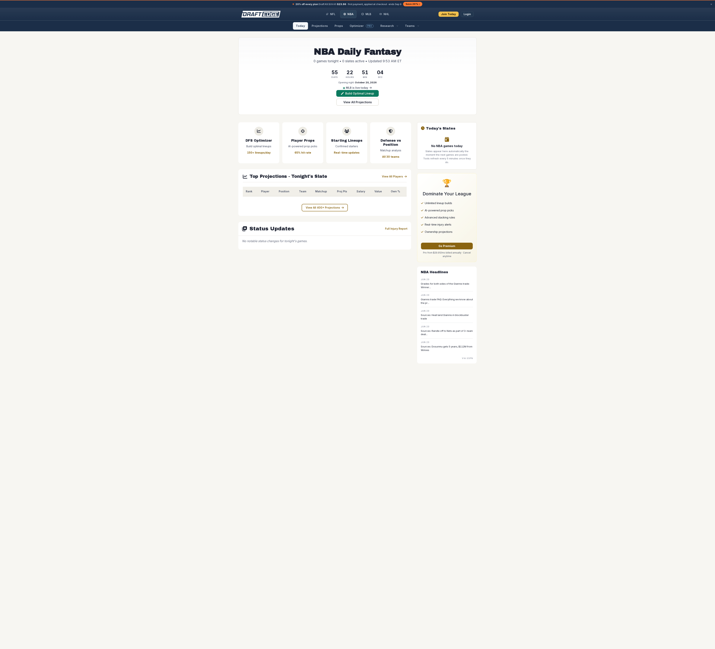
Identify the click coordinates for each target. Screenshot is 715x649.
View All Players (392, 176)
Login (467, 14)
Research (387, 26)
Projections (320, 26)
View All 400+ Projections (323, 207)
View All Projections (357, 102)
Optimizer (361, 26)
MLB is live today (357, 87)
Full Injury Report (396, 228)
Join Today (448, 14)
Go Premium (446, 246)
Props (339, 26)
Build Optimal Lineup (359, 93)
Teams (410, 26)
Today (300, 26)
